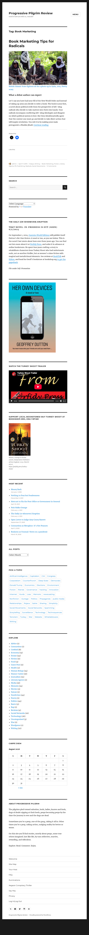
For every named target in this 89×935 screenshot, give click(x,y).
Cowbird (14, 650)
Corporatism (15, 581)
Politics (34, 599)
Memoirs (37, 594)
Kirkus (11, 259)
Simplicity (53, 603)
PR (15, 166)
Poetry (14, 698)
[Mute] (61, 401)
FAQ (10, 875)
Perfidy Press (35, 244)
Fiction (56, 164)
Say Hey (12, 891)
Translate (27, 207)
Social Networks (35, 608)
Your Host (13, 870)
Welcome (13, 859)
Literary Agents (17, 680)
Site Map (12, 864)
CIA (43, 576)
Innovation (54, 590)
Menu (76, 14)
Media (13, 683)
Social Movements (38, 166)
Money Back (16, 489)
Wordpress (15, 725)
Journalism (15, 677)
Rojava (27, 603)
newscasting (48, 594)
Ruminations (14, 880)
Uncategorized (17, 719)
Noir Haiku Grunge (19, 507)
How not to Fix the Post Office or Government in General (35, 501)
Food (13, 662)
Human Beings (17, 671)
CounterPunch (29, 581)
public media (58, 599)
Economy (15, 653)
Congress (51, 576)
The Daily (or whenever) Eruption (25, 514)
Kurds (22, 594)
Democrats (55, 581)
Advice (14, 643)
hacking (43, 590)
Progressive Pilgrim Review (31, 13)
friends (21, 590)
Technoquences (55, 612)
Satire (34, 603)
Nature (14, 692)
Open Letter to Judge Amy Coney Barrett (28, 520)
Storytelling (15, 612)
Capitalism (34, 576)
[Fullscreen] (64, 401)
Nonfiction (14, 599)
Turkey (23, 617)
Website (38, 617)
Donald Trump (16, 585)
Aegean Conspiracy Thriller (20, 885)
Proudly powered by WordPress (40, 915)
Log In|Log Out (15, 901)
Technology (40, 612)
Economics (29, 585)
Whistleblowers (51, 617)
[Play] (12, 401)
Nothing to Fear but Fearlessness (25, 495)
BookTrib (57, 256)
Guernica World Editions (39, 235)
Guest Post (15, 665)
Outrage (25, 599)
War (30, 617)
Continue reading (41, 125)
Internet (13, 594)
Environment (53, 585)
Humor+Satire (17, 674)
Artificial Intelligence (18, 576)
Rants (13, 704)
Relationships (15, 603)
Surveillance (27, 612)
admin (14, 164)
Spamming (49, 608)
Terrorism (14, 617)
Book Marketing (47, 164)
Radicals (28, 166)
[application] (38, 386)
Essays (31, 164)
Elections (41, 585)
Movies (14, 689)
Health (14, 668)
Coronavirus (16, 646)
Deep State (43, 581)
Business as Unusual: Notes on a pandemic (29, 532)
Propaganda (45, 599)
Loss (29, 594)
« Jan (20, 788)
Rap (12, 707)
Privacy (12, 896)
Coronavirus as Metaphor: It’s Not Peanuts (29, 526)
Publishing (21, 166)
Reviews (14, 710)
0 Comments (51, 166)
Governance (32, 590)
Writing (37, 164)
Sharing (43, 603)
